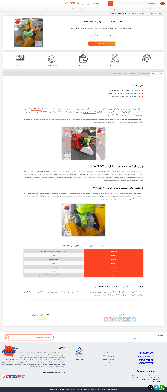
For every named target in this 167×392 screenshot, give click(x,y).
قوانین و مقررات (108, 353)
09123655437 (146, 356)
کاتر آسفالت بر (143, 13)
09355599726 (146, 353)
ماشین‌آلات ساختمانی (148, 9)
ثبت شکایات (108, 369)
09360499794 (146, 363)
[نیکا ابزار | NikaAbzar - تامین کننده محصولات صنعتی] (163, 3)
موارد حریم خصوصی (108, 359)
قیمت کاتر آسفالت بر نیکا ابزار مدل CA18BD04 (126, 96)
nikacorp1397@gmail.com (146, 371)
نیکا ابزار (161, 13)
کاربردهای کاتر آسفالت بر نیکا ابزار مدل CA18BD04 (124, 93)
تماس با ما (15, 9)
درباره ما (45, 9)
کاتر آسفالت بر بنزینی (133, 13)
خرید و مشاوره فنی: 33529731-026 (82, 3)
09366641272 (146, 360)
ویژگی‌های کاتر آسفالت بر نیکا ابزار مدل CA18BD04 (124, 91)
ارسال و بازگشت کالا (77, 9)
